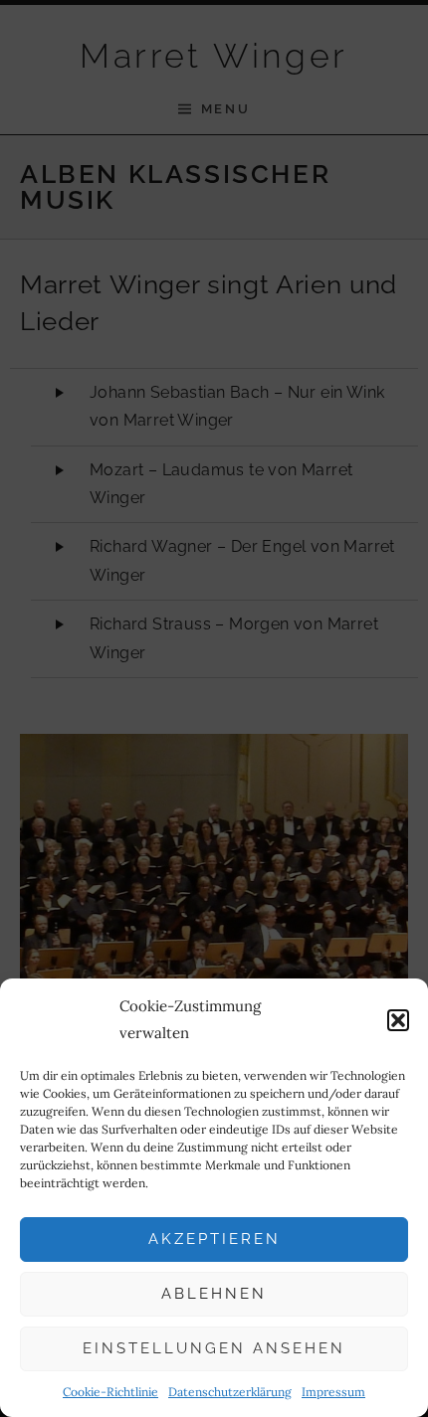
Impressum (333, 1391)
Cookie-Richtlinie (110, 1391)
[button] (398, 1020)
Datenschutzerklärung (230, 1391)
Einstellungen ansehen (214, 1348)
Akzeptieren (214, 1239)
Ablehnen (214, 1294)
